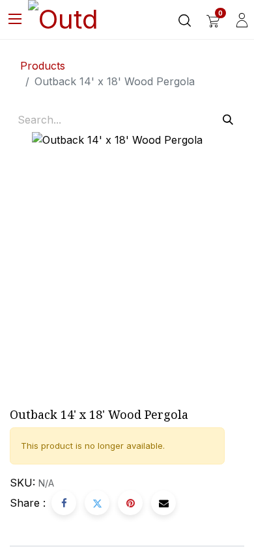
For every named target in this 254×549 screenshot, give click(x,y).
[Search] (228, 119)
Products (42, 65)
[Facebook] (63, 502)
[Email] (163, 502)
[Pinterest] (130, 502)
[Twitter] (97, 502)
